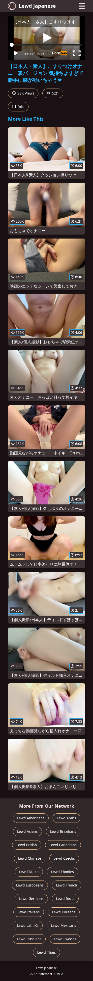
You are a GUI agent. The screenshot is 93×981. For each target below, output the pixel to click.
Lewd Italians (29, 912)
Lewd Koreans (63, 912)
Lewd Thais (46, 952)
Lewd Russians (29, 938)
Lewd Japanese (37, 5)
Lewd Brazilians (63, 831)
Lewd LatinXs (27, 925)
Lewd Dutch (29, 871)
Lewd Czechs (64, 858)
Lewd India (65, 898)
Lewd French (66, 885)
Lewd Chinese (29, 858)
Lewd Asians (27, 831)
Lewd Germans (31, 898)
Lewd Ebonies (62, 871)
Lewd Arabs (66, 818)
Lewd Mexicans (63, 925)
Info (20, 106)
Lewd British (26, 844)
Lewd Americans (30, 818)
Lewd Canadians (63, 844)
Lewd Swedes (65, 938)
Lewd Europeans (30, 885)
